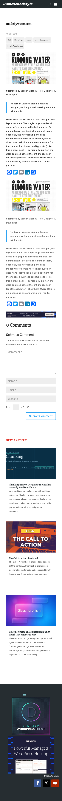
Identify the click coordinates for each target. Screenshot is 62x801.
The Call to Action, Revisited (23, 558)
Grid (9, 40)
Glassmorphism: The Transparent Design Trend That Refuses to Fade (29, 633)
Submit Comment (41, 416)
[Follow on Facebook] (37, 783)
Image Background (42, 40)
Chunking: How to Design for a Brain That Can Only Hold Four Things (30, 486)
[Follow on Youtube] (55, 783)
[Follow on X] (46, 783)
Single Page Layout (15, 46)
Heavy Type (18, 40)
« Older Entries (16, 669)
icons (29, 40)
